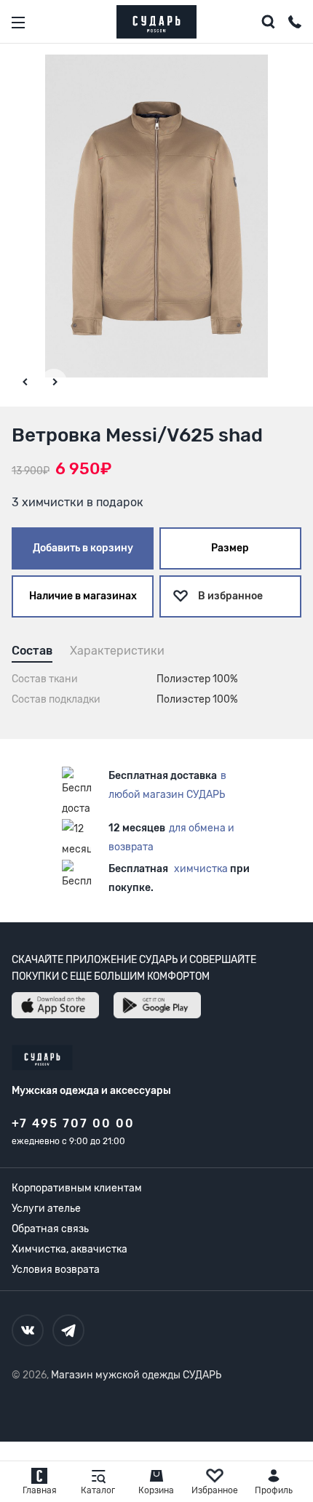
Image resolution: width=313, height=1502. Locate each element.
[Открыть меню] (18, 22)
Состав (32, 651)
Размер (230, 548)
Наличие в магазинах (83, 596)
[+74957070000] (294, 24)
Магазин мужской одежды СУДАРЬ (136, 1375)
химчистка (201, 869)
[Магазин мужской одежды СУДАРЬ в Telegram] (68, 1330)
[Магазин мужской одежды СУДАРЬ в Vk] (28, 1330)
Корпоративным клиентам (77, 1188)
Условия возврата (56, 1269)
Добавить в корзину (83, 548)
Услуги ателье (46, 1208)
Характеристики (117, 651)
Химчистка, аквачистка (69, 1249)
